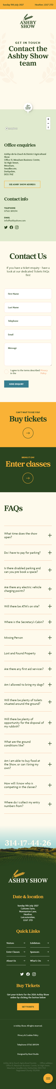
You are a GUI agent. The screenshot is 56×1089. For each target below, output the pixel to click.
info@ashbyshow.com (15, 220)
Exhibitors (35, 943)
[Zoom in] (48, 119)
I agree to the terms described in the (29, 372)
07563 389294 (10, 211)
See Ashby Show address (22, 184)
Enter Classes (13, 951)
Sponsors (34, 951)
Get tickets (28, 1006)
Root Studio (33, 1054)
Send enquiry (16, 384)
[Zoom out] (48, 123)
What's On (35, 960)
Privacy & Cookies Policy (28, 1035)
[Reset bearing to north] (48, 127)
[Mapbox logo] (11, 128)
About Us (11, 960)
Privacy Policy (44, 372)
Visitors (10, 943)
